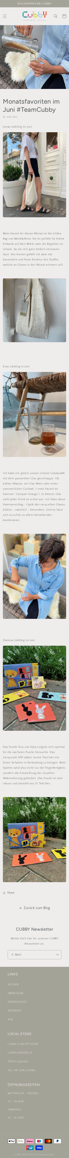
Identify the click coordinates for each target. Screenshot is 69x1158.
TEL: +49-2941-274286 (21, 1070)
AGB (10, 1019)
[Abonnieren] (57, 954)
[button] (5, 16)
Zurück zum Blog (37, 908)
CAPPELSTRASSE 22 (20, 1052)
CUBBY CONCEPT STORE (23, 1044)
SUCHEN (13, 984)
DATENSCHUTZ (17, 1002)
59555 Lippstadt (18, 1061)
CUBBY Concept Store (29, 1154)
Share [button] (11, 892)
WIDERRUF (15, 1010)
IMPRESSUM (15, 993)
